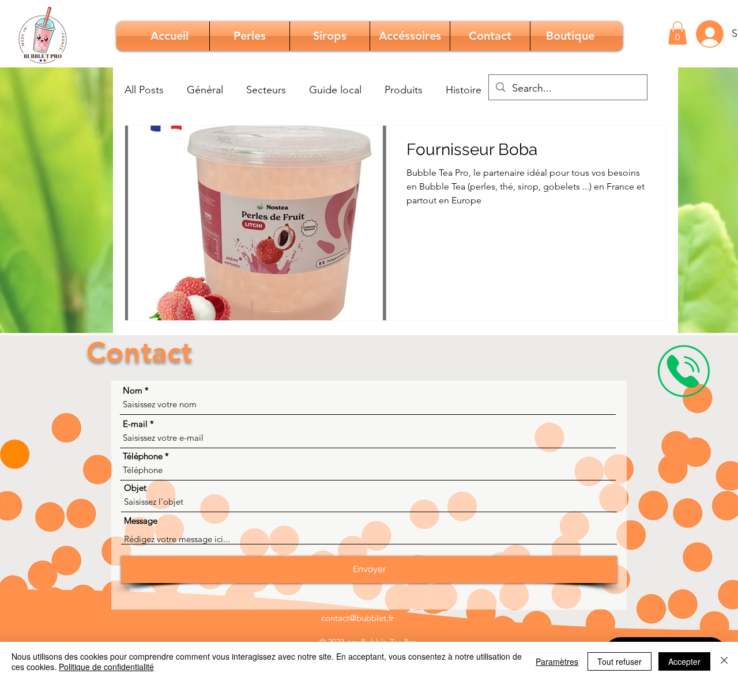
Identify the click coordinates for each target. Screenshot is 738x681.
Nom (132, 390)
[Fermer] (724, 661)
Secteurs (266, 90)
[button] (677, 33)
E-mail (135, 423)
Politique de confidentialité (106, 666)
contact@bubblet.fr (357, 617)
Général (205, 90)
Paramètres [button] (557, 661)
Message (140, 520)
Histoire (463, 90)
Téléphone (143, 456)
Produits (404, 90)
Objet (135, 487)
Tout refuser (619, 661)
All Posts (144, 90)
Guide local (335, 90)
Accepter (684, 661)
